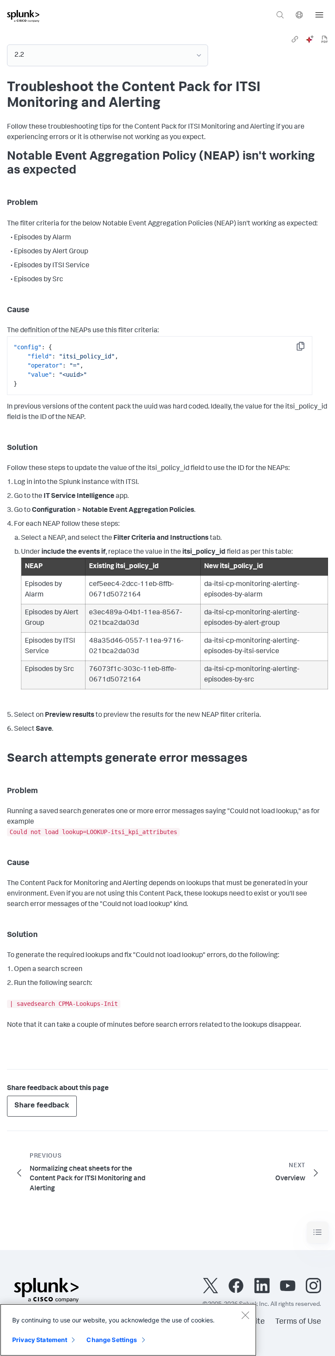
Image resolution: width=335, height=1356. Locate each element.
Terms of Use (298, 1322)
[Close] (245, 1315)
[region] (128, 1330)
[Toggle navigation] (317, 1232)
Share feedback (41, 1106)
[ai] (310, 39)
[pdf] (324, 39)
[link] (295, 39)
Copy (306, 349)
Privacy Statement (39, 1339)
